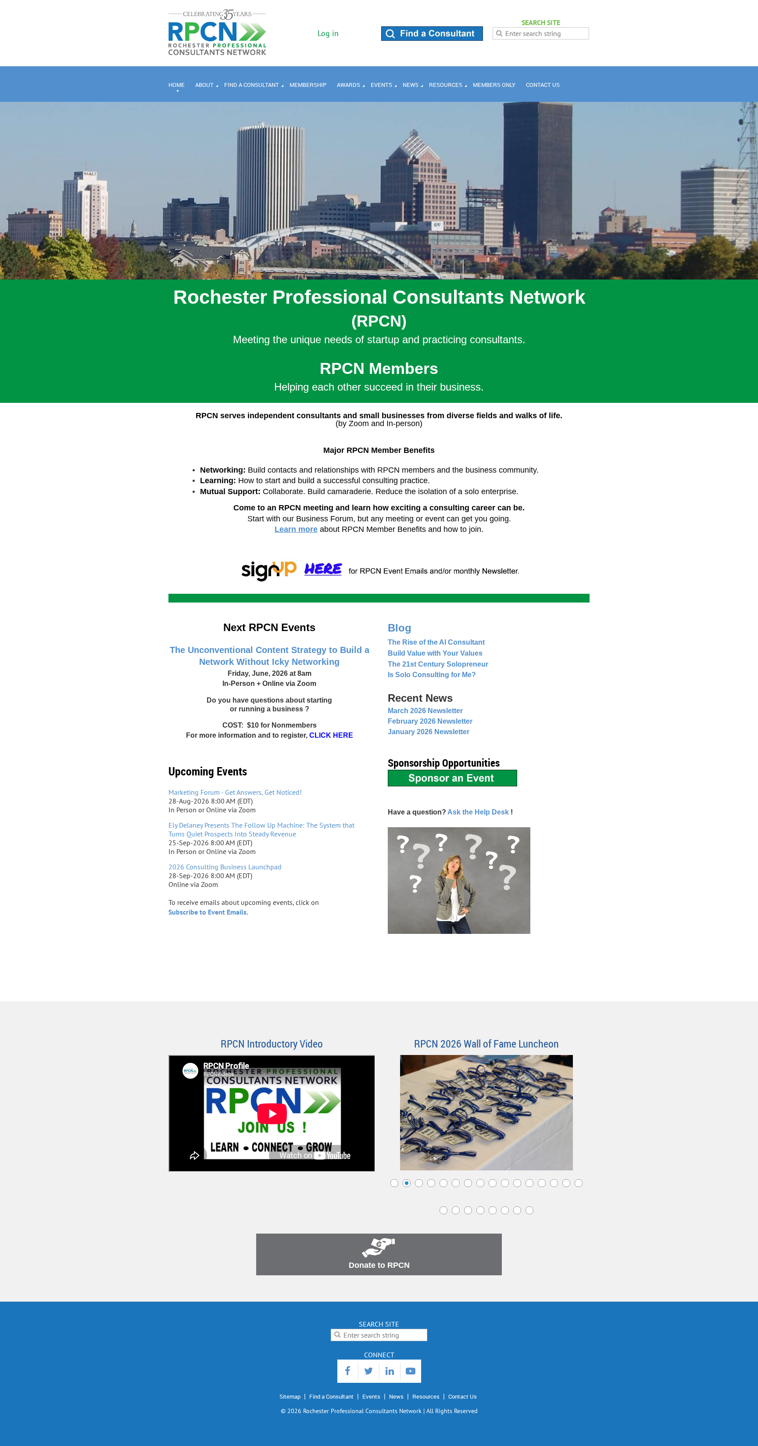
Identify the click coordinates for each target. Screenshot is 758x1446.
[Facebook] (347, 1371)
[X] (368, 1371)
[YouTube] (410, 1371)
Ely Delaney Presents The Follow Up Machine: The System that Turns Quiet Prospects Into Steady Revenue (261, 829)
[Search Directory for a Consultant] (432, 38)
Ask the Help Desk (478, 812)
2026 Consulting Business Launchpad (225, 866)
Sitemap (289, 1396)
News (396, 1396)
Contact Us (462, 1396)
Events (371, 1396)
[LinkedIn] (389, 1371)
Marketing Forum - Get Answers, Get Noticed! (235, 792)
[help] (459, 931)
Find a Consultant (331, 1396)
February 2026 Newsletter (430, 721)
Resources (426, 1396)
